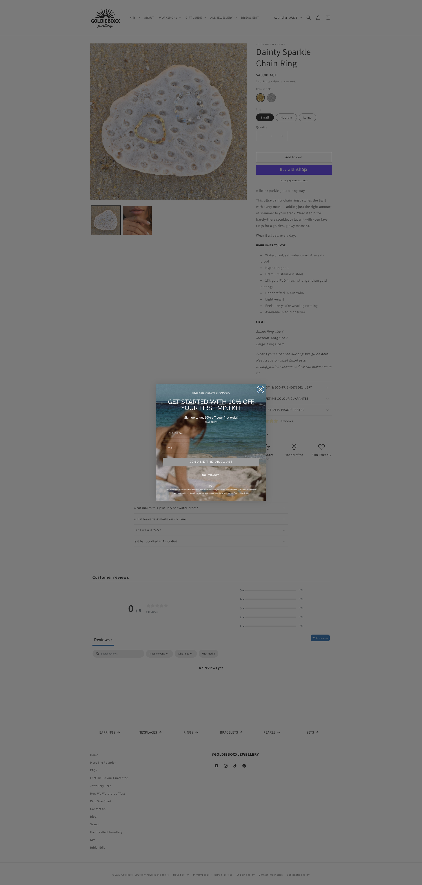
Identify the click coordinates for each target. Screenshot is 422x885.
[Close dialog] (260, 389)
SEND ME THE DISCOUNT (211, 462)
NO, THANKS (211, 475)
